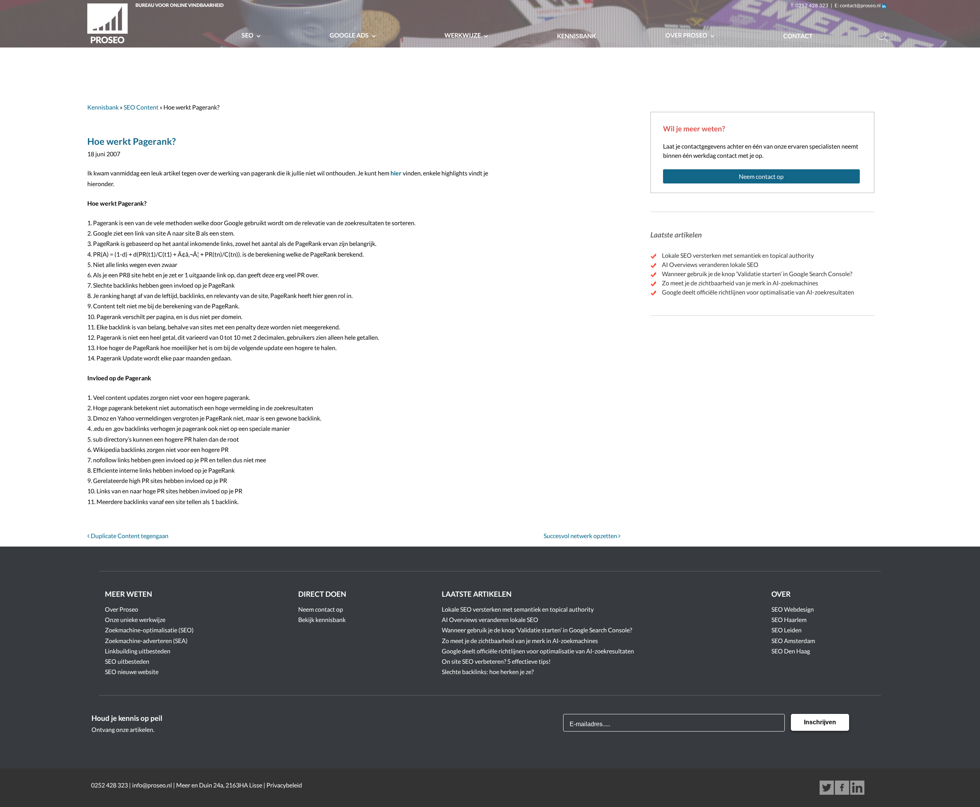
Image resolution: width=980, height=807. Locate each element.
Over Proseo (121, 609)
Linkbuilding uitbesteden (137, 651)
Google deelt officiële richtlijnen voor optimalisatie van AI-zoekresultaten (758, 292)
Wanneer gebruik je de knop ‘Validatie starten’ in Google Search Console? (757, 273)
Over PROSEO (687, 35)
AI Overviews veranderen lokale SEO (710, 264)
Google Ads (350, 35)
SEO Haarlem (789, 619)
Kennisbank (576, 35)
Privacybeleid (284, 785)
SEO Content (141, 107)
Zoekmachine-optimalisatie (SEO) (149, 629)
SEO (248, 35)
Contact (798, 35)
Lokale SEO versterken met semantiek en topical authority (738, 255)
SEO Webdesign (792, 609)
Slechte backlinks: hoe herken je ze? (488, 671)
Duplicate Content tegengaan (129, 535)
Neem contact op (761, 176)
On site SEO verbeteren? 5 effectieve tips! (496, 661)
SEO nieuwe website (131, 671)
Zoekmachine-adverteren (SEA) (146, 640)
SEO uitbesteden (127, 661)
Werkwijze (463, 35)
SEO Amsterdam (793, 640)
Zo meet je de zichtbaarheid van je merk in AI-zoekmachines (740, 282)
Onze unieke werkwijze (135, 619)
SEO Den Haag (790, 651)
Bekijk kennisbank (322, 619)
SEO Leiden (786, 629)
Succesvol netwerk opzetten (581, 535)
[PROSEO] (157, 24)
